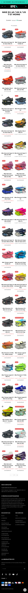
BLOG (2, 515)
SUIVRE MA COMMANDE (4, 549)
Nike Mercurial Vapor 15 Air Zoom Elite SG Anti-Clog (20, 286)
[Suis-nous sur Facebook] (2, 574)
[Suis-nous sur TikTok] (17, 574)
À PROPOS (4, 518)
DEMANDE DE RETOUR (5, 554)
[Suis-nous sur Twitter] (6, 574)
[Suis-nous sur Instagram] (10, 574)
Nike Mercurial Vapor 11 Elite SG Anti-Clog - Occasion (8, 110)
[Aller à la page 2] (17, 475)
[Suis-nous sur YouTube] (13, 574)
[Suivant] (26, 2)
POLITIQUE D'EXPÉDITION (5, 528)
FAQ (16, 515)
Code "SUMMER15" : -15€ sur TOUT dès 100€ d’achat (14, 2)
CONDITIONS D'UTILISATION (5, 534)
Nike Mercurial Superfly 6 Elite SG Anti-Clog (7, 66)
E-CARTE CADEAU (20, 524)
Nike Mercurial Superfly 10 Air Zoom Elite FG (20, 175)
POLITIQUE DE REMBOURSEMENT (6, 523)
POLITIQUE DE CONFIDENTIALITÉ (6, 538)
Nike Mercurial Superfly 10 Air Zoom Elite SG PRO (7, 175)
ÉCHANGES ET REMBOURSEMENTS (20, 521)
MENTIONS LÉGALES (6, 531)
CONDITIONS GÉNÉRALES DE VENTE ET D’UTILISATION (5, 544)
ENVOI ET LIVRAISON (20, 518)
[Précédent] (1, 2)
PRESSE (3, 520)
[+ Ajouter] (12, 38)
